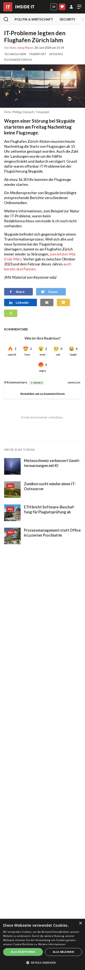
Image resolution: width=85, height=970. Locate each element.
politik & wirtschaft (34, 19)
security (67, 19)
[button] (42, 962)
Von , (19, 47)
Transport (37, 54)
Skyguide (56, 54)
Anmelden (71, 6)
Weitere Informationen (51, 944)
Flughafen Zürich (18, 59)
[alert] (42, 944)
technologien (15, 54)
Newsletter (54, 7)
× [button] (80, 923)
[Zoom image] (42, 86)
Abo (62, 7)
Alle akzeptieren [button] (23, 952)
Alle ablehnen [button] (63, 952)
